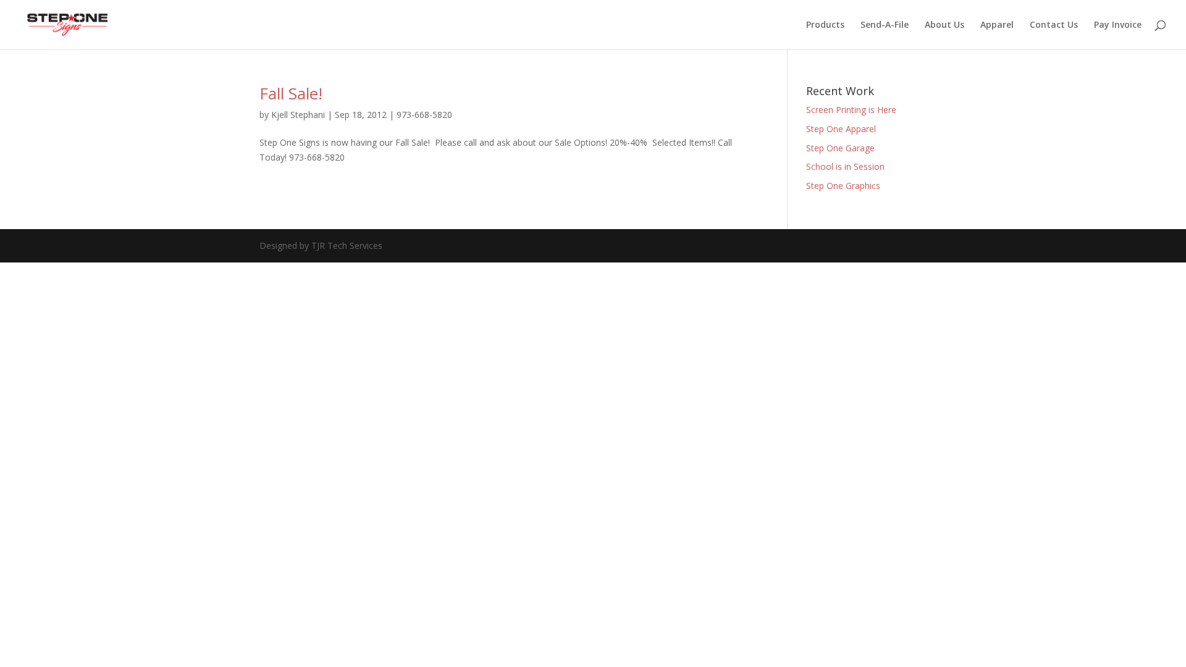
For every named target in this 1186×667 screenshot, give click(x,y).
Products (825, 25)
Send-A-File (884, 25)
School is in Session (845, 166)
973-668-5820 (424, 114)
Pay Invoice (1118, 25)
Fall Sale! (290, 93)
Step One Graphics (843, 185)
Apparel (997, 25)
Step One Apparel (841, 129)
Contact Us (1054, 25)
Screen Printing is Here (851, 109)
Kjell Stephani (298, 114)
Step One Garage (840, 148)
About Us (944, 25)
